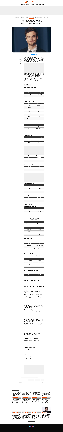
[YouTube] (32, 426)
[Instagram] (30, 426)
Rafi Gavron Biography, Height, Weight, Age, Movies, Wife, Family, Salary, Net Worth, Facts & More (20, 62)
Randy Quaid (36, 377)
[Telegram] (43, 380)
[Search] (50, 5)
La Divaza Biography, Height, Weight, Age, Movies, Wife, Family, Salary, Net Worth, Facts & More (36, 401)
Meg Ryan (32, 377)
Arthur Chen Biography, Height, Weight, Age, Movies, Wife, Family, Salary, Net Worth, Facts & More (36, 416)
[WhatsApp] (41, 380)
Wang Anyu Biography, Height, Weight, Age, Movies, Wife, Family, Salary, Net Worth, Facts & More (46, 416)
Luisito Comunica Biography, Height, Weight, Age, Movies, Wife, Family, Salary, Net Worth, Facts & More (16, 401)
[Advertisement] (19, 10)
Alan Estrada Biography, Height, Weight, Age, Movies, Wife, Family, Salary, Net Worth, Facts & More (26, 416)
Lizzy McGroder (27, 377)
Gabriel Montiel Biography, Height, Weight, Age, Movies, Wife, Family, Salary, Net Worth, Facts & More (46, 401)
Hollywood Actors (31, 18)
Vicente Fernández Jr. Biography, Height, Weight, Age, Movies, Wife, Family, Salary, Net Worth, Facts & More (16, 416)
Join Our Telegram (34, 54)
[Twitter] (29, 426)
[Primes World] (31, 2)
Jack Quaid (23, 377)
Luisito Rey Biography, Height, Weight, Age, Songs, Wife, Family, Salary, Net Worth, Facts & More (26, 401)
